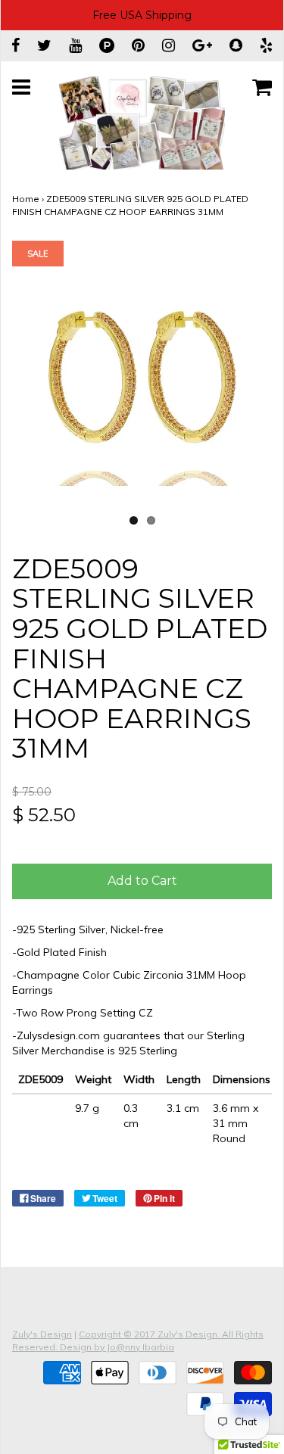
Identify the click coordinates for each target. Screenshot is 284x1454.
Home (25, 198)
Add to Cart (142, 880)
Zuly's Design (42, 1334)
